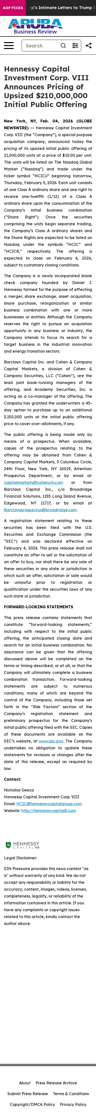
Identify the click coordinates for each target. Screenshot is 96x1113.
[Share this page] (88, 45)
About (25, 1082)
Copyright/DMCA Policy (32, 1104)
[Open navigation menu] (9, 45)
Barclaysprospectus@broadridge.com (40, 509)
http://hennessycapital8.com (48, 810)
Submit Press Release (27, 1093)
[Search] (63, 45)
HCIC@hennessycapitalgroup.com (49, 803)
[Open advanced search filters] (75, 45)
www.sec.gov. (52, 741)
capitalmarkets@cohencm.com (33, 482)
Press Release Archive (56, 1082)
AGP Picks (13, 8)
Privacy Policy (73, 1104)
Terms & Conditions (71, 1093)
